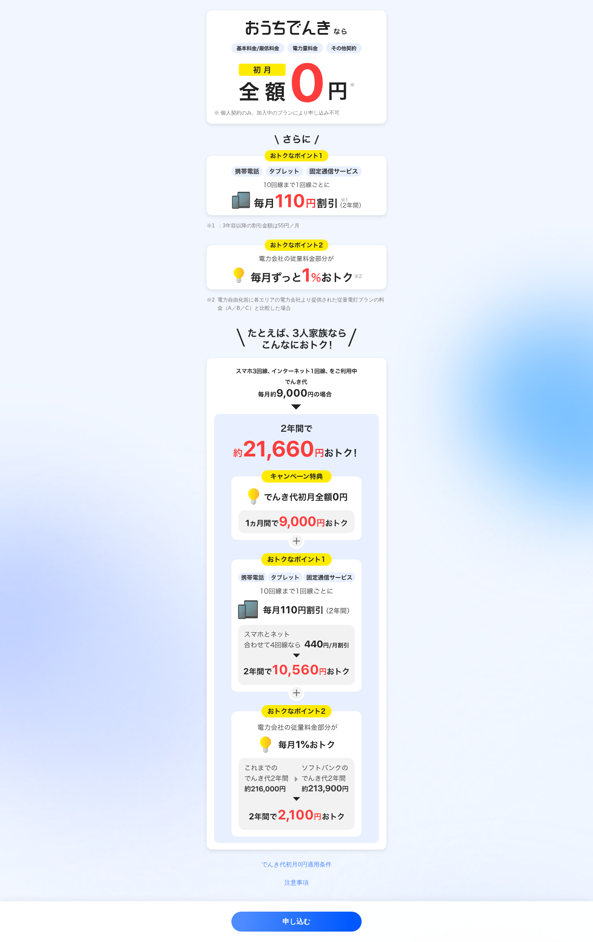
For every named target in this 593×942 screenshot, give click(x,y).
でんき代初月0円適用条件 (296, 864)
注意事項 (296, 882)
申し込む (296, 921)
